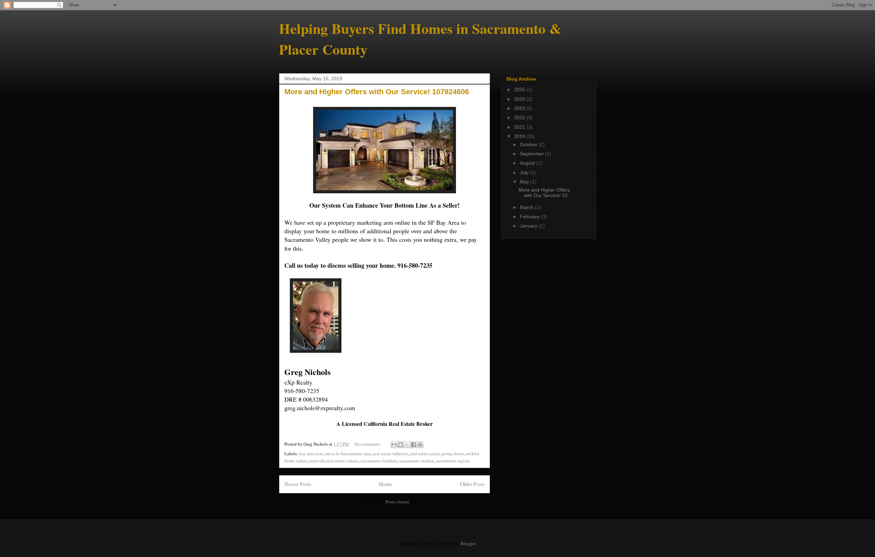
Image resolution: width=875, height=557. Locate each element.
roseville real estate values (334, 461)
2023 (520, 108)
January (529, 225)
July (525, 172)
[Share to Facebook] (413, 444)
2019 (520, 136)
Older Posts (472, 484)
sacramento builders (378, 461)
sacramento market (416, 461)
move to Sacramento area (348, 453)
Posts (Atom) (397, 502)
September (532, 153)
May (525, 181)
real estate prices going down (437, 453)
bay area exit (311, 453)
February (530, 216)
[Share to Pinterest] (420, 444)
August (528, 163)
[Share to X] (407, 444)
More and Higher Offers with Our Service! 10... (545, 192)
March (527, 207)
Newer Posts (297, 484)
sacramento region (453, 461)
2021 (520, 127)
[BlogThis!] (400, 444)
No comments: (368, 444)
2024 (520, 99)
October (529, 144)
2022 (520, 117)
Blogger (468, 543)
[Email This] (394, 444)
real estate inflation (390, 453)
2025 (520, 89)
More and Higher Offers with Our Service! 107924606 (376, 91)
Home (385, 484)
